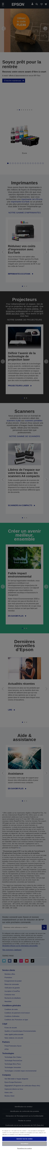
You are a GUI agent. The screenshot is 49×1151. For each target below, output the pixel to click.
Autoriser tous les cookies (25, 1138)
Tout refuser (24, 1143)
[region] (24, 1139)
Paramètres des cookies (24, 1148)
